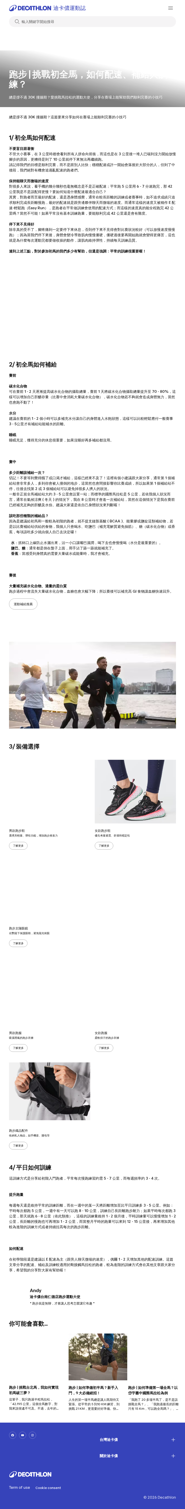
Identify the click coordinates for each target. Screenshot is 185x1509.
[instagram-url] (32, 1435)
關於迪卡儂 (109, 1455)
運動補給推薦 (23, 604)
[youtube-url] (22, 1435)
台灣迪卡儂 (109, 1439)
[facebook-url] (12, 1435)
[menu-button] (170, 8)
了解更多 (18, 845)
